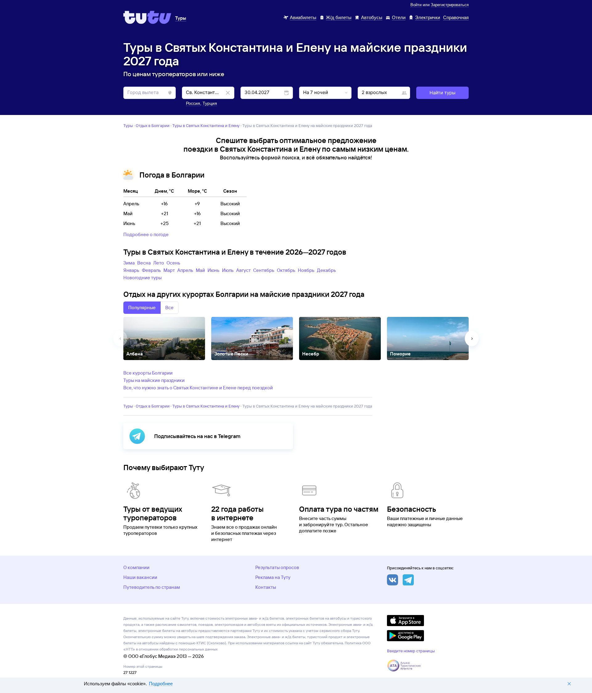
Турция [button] (210, 103)
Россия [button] (193, 103)
